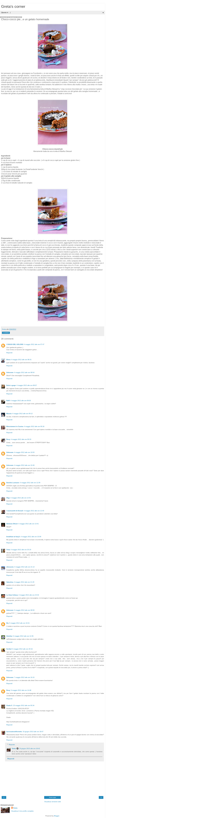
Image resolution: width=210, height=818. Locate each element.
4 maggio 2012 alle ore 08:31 (21, 359)
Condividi (6, 333)
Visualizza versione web (52, 801)
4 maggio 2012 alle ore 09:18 (34, 426)
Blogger (56, 816)
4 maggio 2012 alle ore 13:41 (28, 524)
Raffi (8, 400)
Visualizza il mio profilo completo (22, 811)
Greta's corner (13, 6)
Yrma (8, 549)
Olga (8, 498)
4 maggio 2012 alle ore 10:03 (24, 452)
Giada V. (9, 705)
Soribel (9, 649)
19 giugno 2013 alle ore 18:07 (33, 731)
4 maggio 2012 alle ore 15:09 (31, 536)
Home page (52, 797)
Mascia (9, 413)
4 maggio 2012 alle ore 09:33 (21, 439)
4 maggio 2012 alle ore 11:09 (30, 482)
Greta (14, 748)
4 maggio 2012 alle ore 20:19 (21, 549)
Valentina (9, 582)
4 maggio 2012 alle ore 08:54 (24, 372)
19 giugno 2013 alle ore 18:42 (29, 748)
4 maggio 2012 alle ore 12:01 (20, 498)
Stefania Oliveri (12, 524)
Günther (9, 636)
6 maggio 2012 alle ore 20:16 (22, 649)
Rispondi (9, 353)
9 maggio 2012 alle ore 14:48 (21, 690)
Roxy (8, 439)
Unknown (9, 372)
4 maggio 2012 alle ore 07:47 (34, 344)
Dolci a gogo (11, 385)
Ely (7, 623)
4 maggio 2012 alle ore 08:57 (27, 385)
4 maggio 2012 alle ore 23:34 (29, 595)
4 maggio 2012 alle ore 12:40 (34, 511)
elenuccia (10, 567)
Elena (8, 359)
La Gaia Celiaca (12, 595)
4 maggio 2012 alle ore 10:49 (24, 465)
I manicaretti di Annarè (14, 511)
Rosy (8, 690)
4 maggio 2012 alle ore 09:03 (20, 400)
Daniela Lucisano (12, 482)
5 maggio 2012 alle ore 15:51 (19, 623)
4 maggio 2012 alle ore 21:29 (24, 582)
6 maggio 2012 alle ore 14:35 (23, 636)
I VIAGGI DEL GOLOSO (14, 344)
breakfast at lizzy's (13, 536)
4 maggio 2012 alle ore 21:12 (24, 567)
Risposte (12, 744)
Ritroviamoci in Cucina (14, 426)
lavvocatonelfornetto (14, 731)
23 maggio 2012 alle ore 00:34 (23, 705)
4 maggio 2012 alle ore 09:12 (22, 413)
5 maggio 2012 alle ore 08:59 (24, 610)
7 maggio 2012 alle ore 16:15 (24, 677)
